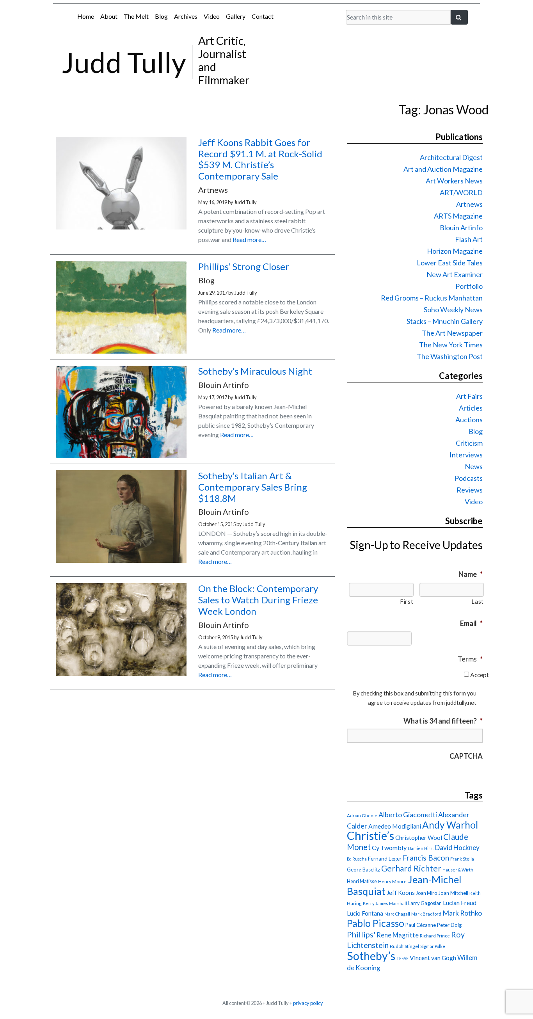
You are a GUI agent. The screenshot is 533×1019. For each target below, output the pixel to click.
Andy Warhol (450, 824)
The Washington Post (450, 356)
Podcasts (469, 478)
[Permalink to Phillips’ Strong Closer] (121, 351)
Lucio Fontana (365, 913)
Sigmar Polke (432, 946)
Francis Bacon (426, 857)
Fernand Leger (385, 858)
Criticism (469, 443)
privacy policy (308, 1003)
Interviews (466, 454)
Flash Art (469, 239)
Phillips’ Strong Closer (243, 266)
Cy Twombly (389, 847)
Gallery (235, 16)
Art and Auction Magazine (443, 169)
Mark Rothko (462, 913)
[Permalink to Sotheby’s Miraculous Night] (121, 455)
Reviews (470, 489)
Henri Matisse (362, 881)
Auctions (469, 419)
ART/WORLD (461, 192)
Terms (470, 658)
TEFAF (402, 958)
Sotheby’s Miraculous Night (255, 371)
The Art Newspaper (452, 333)
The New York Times (451, 344)
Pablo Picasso (375, 923)
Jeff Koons (401, 892)
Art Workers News (454, 180)
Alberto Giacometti (407, 814)
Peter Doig (449, 925)
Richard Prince (435, 935)
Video (212, 16)
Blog (161, 16)
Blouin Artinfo (461, 227)
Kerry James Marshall (385, 903)
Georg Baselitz (363, 869)
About (108, 16)
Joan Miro (426, 893)
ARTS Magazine (458, 216)
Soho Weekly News (453, 309)
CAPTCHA (466, 756)
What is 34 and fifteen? (443, 721)
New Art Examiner (454, 274)
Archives (185, 16)
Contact (263, 16)
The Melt (136, 16)
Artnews (469, 204)
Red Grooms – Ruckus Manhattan (432, 297)
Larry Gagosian (425, 903)
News (474, 466)
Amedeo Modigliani (394, 826)
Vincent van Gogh (433, 957)
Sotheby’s (371, 955)
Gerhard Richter (411, 868)
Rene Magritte (398, 935)
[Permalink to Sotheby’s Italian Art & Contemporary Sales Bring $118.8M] (121, 560)
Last (477, 601)
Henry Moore (392, 881)
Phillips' (361, 934)
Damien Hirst (421, 848)
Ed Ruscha (357, 858)
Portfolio (469, 286)
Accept (479, 674)
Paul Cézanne (420, 925)
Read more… (249, 239)
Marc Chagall (397, 913)
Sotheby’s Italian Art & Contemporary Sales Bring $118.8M (252, 487)
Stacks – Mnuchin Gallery (445, 321)
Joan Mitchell (453, 893)
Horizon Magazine (455, 251)
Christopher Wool (418, 837)
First (406, 601)
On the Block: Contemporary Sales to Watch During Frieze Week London (258, 600)
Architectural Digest (451, 157)
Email (471, 623)
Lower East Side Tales (450, 262)
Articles (471, 408)
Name (470, 574)
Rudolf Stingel (404, 946)
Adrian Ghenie (362, 815)
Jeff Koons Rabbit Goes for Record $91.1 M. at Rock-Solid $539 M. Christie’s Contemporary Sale (260, 159)
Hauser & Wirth (457, 869)
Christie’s (370, 835)
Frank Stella (462, 858)
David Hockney (457, 847)
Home (85, 16)
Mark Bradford (426, 913)
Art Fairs (469, 396)
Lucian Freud (459, 902)
